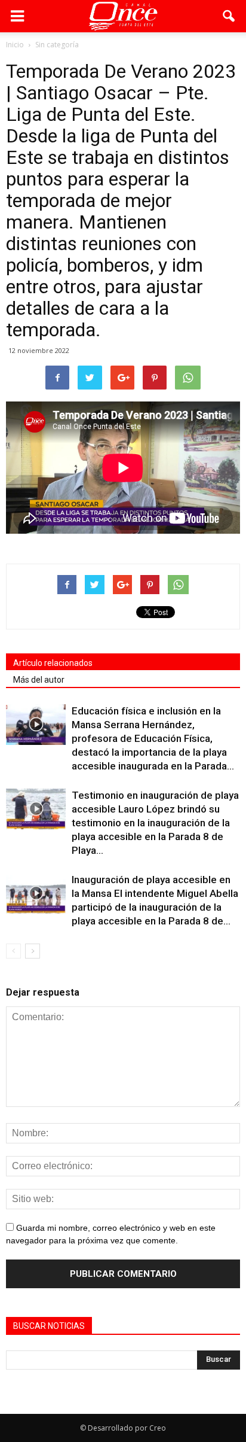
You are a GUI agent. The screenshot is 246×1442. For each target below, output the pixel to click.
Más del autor (38, 680)
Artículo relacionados (53, 663)
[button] (229, 16)
